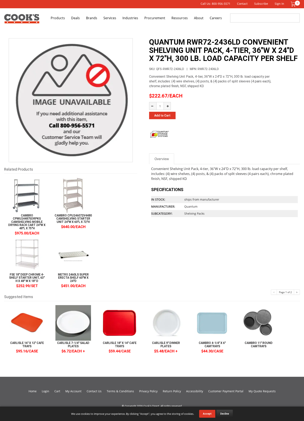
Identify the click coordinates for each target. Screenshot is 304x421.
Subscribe (261, 4)
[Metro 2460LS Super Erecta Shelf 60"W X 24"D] (73, 254)
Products (58, 18)
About (198, 18)
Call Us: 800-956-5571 (215, 4)
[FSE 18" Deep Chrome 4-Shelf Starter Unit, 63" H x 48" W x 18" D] (26, 254)
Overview (161, 159)
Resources (179, 18)
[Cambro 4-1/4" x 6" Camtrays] (212, 323)
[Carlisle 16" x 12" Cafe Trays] (26, 323)
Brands (91, 18)
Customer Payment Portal (225, 391)
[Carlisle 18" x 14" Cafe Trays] (119, 323)
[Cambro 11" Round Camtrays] (258, 323)
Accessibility (194, 391)
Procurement (154, 18)
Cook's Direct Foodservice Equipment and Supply (21, 20)
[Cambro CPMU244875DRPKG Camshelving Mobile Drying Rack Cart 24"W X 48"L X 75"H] (26, 195)
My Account (73, 391)
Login (45, 391)
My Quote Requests (262, 391)
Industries (130, 18)
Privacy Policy (148, 391)
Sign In (279, 4)
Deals (75, 18)
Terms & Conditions (120, 391)
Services (109, 18)
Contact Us (94, 391)
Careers (216, 18)
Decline (224, 413)
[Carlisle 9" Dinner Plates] (165, 323)
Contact (242, 4)
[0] (293, 4)
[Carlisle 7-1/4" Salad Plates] (73, 323)
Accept (207, 413)
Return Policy (172, 391)
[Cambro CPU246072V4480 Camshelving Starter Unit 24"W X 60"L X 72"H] (73, 195)
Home (33, 391)
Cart (57, 391)
